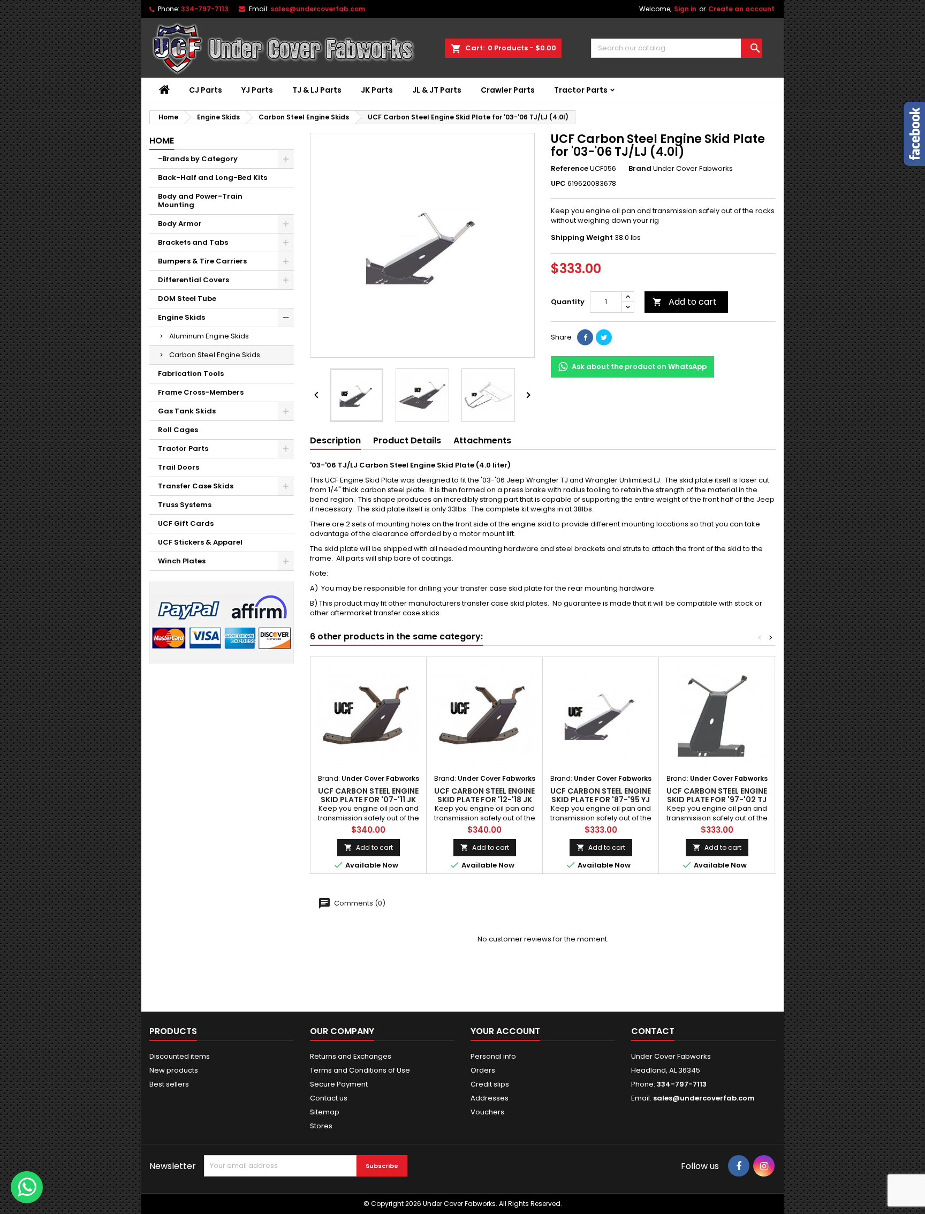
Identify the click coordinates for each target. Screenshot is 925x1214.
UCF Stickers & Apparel (200, 542)
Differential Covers (193, 280)
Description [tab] (335, 440)
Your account (505, 1031)
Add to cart (685, 302)
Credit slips (490, 1084)
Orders (483, 1070)
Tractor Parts (581, 90)
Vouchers (487, 1112)
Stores (321, 1126)
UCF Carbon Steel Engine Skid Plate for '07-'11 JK (368, 795)
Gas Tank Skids (187, 411)
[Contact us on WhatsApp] (27, 1187)
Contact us (328, 1098)
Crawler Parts (508, 90)
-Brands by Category (198, 159)
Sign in (685, 8)
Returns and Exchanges (350, 1056)
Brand (639, 169)
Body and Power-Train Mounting (200, 200)
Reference (569, 169)
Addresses (490, 1098)
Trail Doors (178, 467)
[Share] (585, 337)
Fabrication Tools (191, 373)
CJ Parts (205, 90)
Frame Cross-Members (201, 392)
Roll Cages (178, 430)
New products (173, 1070)
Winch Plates (182, 561)
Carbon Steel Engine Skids (214, 355)
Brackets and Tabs (193, 242)
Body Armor (180, 223)
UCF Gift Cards (186, 523)
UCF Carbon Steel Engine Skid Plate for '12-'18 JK (484, 795)
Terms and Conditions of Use (360, 1070)
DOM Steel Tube (187, 298)
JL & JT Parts (436, 90)
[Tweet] (604, 337)
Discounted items (179, 1056)
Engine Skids (181, 317)
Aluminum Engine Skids (209, 336)
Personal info (493, 1056)
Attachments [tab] (482, 440)
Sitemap (324, 1112)
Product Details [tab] (407, 440)
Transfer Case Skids (195, 486)
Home (161, 140)
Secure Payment (339, 1084)
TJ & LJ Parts (317, 90)
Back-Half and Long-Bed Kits (212, 177)
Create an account (741, 8)
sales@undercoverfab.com (704, 1098)
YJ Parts (257, 90)
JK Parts (377, 90)
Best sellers (169, 1084)
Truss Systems (184, 505)
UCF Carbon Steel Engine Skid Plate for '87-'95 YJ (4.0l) (600, 799)
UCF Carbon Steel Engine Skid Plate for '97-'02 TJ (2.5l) (716, 799)
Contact (652, 1031)
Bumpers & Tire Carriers (202, 261)
